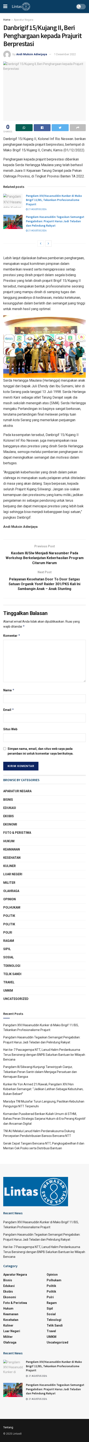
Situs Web (10, 729)
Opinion (9, 899)
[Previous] (40, 244)
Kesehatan (12, 857)
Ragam (8, 940)
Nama (8, 690)
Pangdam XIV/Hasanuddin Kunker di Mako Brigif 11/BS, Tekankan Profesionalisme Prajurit (54, 200)
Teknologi (11, 965)
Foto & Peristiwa (17, 832)
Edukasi (9, 808)
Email (8, 710)
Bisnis (8, 799)
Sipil (7, 949)
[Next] (48, 244)
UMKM (8, 990)
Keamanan (11, 849)
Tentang (8, 1427)
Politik (9, 915)
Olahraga (11, 891)
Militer (9, 882)
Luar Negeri (12, 874)
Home (6, 19)
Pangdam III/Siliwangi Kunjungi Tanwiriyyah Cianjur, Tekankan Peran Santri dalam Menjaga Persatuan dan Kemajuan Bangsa (40, 1071)
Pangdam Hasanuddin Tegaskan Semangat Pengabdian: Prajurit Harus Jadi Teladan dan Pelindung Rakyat (55, 221)
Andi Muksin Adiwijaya (31, 54)
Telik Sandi (12, 974)
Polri (7, 932)
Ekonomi (10, 824)
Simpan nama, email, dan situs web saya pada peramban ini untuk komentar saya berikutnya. (40, 751)
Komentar (11, 635)
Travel (8, 982)
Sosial (8, 957)
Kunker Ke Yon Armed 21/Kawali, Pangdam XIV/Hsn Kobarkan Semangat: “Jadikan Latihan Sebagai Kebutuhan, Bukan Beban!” (43, 1089)
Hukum (8, 841)
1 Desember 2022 (65, 54)
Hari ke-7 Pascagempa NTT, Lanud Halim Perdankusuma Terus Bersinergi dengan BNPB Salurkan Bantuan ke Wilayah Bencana (44, 1054)
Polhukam (11, 907)
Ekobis (8, 816)
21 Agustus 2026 (37, 209)
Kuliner (9, 866)
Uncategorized (16, 999)
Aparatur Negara (23, 19)
